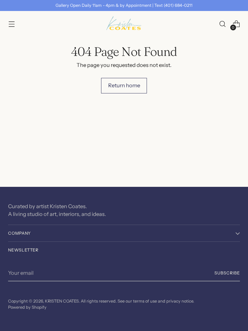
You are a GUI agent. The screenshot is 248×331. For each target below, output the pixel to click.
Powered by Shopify (27, 307)
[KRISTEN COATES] (124, 24)
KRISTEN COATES (62, 301)
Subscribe (227, 273)
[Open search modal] (222, 24)
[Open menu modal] (11, 24)
